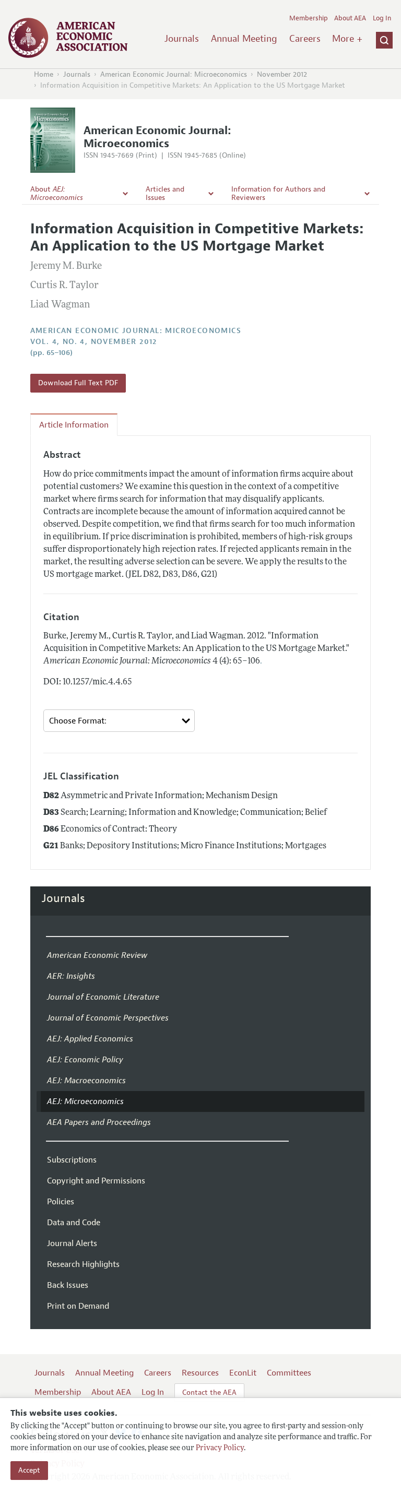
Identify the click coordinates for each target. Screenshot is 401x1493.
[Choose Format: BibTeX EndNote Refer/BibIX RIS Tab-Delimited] (119, 720)
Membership (308, 18)
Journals (181, 38)
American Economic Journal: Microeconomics (173, 74)
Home (43, 74)
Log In (382, 18)
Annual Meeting (244, 38)
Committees (289, 1373)
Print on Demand (78, 1306)
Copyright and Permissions (96, 1181)
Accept (29, 1470)
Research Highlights (83, 1264)
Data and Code (73, 1222)
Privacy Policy (220, 1448)
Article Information (74, 425)
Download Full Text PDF (78, 382)
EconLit (242, 1373)
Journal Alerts (72, 1243)
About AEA (350, 18)
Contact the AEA (209, 1392)
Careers (305, 38)
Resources (200, 1373)
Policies (60, 1201)
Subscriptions (72, 1160)
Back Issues (67, 1285)
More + (347, 38)
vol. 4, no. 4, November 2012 (93, 341)
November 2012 (282, 74)
